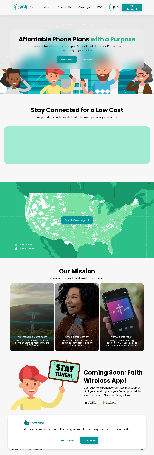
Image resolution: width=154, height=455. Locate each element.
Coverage (84, 7)
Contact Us (64, 7)
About (47, 7)
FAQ (99, 7)
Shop (33, 7)
